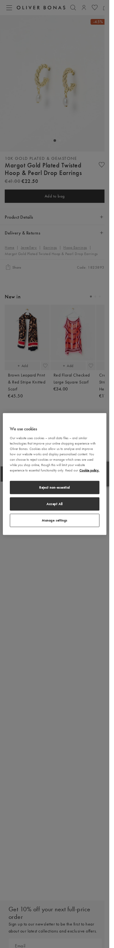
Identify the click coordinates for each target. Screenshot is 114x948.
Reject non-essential (54, 487)
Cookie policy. (89, 470)
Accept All (55, 504)
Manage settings (54, 520)
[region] (55, 474)
